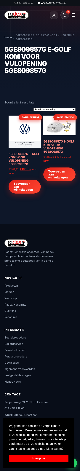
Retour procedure (15, 356)
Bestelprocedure (15, 337)
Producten (11, 285)
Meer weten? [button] (54, 448)
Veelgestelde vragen (17, 375)
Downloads (11, 362)
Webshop (10, 298)
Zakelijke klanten (14, 350)
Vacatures (10, 317)
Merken (9, 292)
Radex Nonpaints (15, 304)
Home (8, 37)
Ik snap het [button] (39, 458)
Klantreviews (12, 381)
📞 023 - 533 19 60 (23, 3)
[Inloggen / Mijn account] (54, 15)
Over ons (10, 310)
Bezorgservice (13, 344)
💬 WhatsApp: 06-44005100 (52, 3)
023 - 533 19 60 (14, 408)
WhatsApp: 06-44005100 (20, 414)
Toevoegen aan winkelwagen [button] (23, 186)
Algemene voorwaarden (19, 369)
